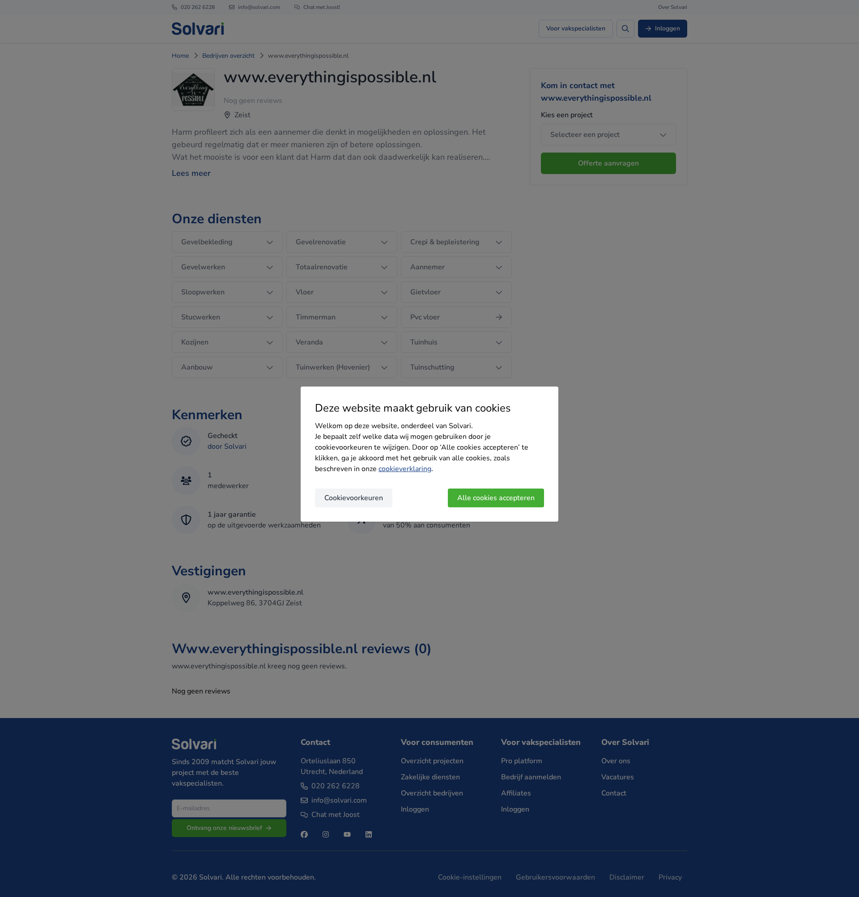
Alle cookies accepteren (496, 498)
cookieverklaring (404, 469)
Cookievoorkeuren (353, 498)
